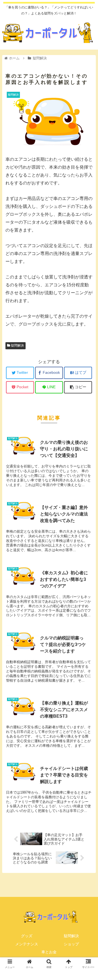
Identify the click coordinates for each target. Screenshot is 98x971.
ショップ (71, 944)
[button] (87, 642)
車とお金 (49, 952)
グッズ (26, 936)
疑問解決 (17, 345)
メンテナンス (26, 944)
